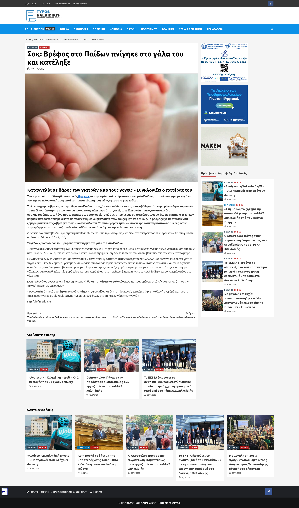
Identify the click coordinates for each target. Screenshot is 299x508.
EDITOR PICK (229, 205)
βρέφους (84, 196)
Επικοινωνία (32, 491)
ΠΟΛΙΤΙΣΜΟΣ (149, 29)
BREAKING (32, 47)
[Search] (272, 29)
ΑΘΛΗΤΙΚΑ (168, 29)
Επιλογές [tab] (240, 173)
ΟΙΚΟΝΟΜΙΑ (81, 29)
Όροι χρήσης (96, 491)
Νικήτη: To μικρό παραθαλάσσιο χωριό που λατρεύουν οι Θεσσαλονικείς (154, 315)
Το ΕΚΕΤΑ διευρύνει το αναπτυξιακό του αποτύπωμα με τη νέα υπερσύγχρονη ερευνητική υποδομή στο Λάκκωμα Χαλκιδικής (245, 271)
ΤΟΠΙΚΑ (64, 29)
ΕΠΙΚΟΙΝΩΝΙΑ (80, 3)
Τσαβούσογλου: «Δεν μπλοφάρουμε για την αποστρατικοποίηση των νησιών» (66, 317)
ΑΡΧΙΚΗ (46, 3)
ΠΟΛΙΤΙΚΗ (99, 29)
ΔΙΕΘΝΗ (131, 29)
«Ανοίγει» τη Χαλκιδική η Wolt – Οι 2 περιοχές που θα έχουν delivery (245, 190)
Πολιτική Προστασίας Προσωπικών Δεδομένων (64, 491)
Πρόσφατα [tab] (208, 173)
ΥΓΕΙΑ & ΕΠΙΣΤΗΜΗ (190, 29)
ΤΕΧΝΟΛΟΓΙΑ (215, 29)
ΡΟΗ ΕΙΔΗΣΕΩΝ (62, 3)
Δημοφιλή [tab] (225, 173)
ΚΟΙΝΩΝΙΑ (116, 29)
